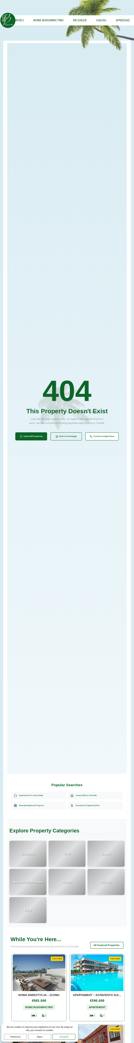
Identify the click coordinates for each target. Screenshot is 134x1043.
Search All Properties (33, 436)
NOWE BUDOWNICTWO (48, 20)
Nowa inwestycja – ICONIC (39, 995)
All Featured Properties (107, 945)
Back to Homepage (68, 436)
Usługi (101, 20)
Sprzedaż (123, 20)
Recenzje (80, 20)
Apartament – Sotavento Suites (98, 995)
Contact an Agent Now (103, 436)
